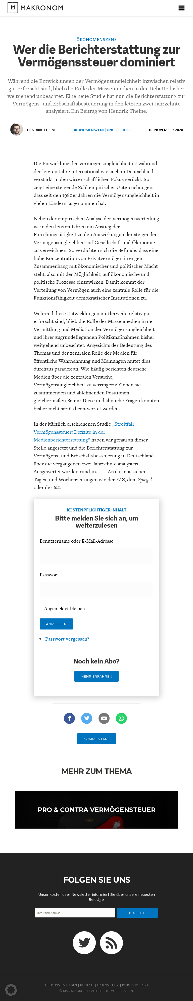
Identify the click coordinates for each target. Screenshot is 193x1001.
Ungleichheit (119, 129)
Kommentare (96, 739)
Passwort (49, 574)
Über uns (52, 985)
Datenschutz (108, 985)
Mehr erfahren (96, 676)
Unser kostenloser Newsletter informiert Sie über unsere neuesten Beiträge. (96, 897)
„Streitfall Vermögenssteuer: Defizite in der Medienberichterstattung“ (84, 431)
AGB (144, 985)
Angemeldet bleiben (64, 608)
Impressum (130, 985)
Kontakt (87, 985)
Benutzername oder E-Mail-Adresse (76, 541)
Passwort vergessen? (67, 638)
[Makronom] (34, 10)
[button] (11, 990)
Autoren (70, 985)
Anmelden (56, 624)
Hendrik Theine (41, 129)
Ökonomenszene (88, 129)
